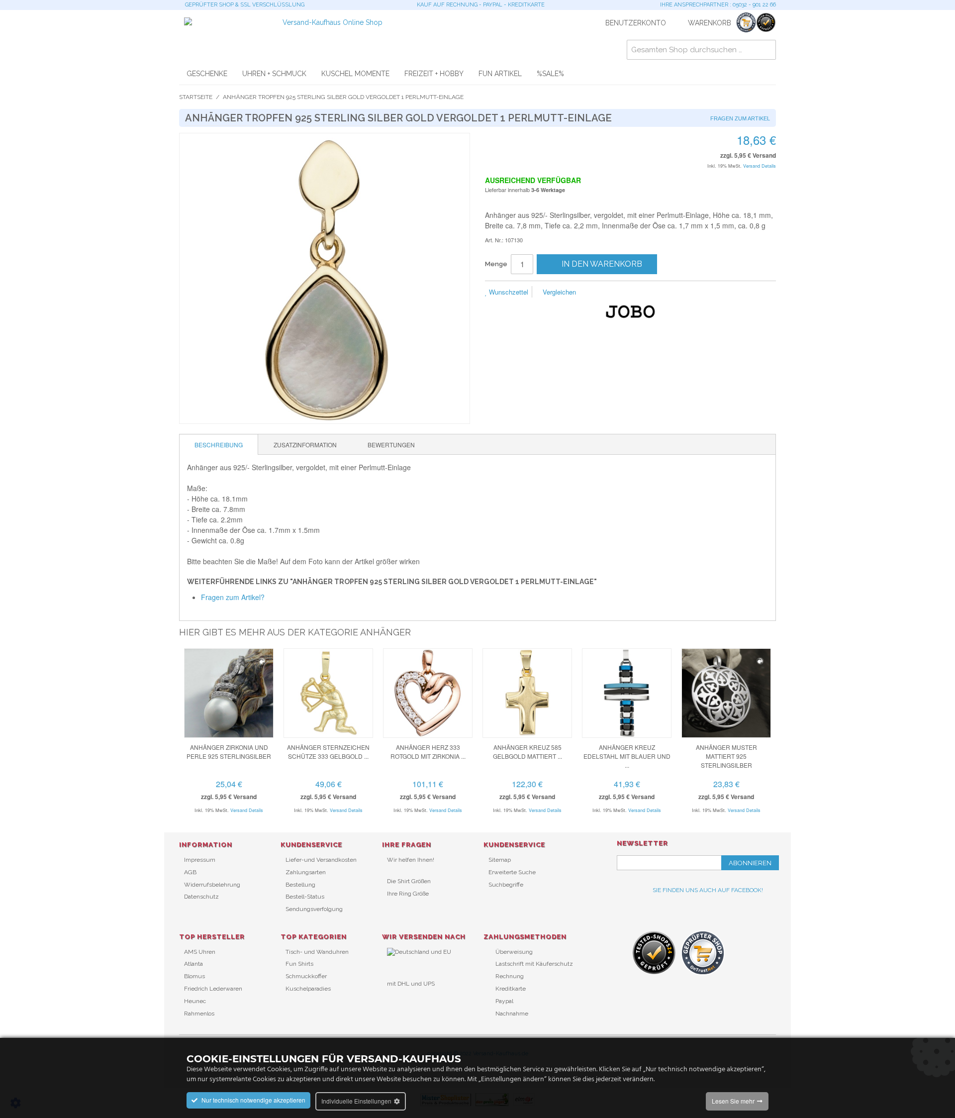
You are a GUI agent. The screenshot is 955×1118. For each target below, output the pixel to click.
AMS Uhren (199, 951)
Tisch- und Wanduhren (317, 951)
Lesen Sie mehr (733, 1101)
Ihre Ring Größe (408, 893)
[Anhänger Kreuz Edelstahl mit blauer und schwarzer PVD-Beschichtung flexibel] (626, 693)
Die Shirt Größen (409, 881)
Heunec (195, 1001)
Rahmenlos (199, 1013)
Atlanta (193, 963)
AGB (190, 872)
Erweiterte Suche (512, 872)
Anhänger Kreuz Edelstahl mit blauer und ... (626, 756)
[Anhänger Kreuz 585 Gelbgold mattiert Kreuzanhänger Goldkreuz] (527, 693)
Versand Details (759, 166)
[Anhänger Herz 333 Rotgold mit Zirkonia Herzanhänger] (428, 693)
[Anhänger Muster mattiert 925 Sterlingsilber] (726, 693)
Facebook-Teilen (616, 292)
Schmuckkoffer (306, 976)
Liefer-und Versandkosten (321, 859)
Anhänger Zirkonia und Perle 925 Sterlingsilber (229, 751)
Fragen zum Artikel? (233, 597)
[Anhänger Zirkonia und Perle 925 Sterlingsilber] (229, 693)
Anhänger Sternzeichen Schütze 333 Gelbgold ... (328, 751)
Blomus (194, 976)
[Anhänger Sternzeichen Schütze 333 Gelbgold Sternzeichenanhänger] (328, 693)
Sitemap (499, 859)
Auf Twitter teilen (636, 292)
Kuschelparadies (308, 988)
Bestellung (300, 884)
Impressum (199, 859)
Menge (496, 264)
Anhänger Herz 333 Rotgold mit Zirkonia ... (428, 751)
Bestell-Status (305, 896)
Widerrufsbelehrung (212, 884)
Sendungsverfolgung (314, 909)
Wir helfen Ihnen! (410, 859)
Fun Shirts (299, 963)
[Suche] (766, 50)
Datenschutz (201, 896)
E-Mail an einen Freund (596, 292)
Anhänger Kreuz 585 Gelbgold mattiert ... (527, 751)
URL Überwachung (413, 1000)
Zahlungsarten (306, 872)
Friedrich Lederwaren (213, 988)
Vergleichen (558, 292)
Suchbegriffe (505, 884)
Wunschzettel (507, 292)
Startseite (195, 97)
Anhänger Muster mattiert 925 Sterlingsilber (726, 756)
